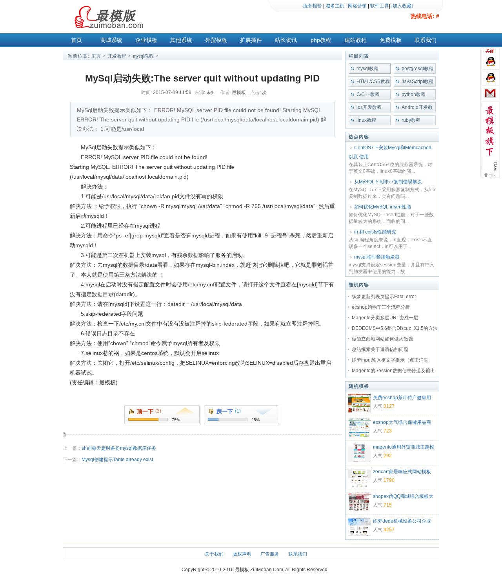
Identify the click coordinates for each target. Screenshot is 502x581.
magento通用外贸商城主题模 (403, 447)
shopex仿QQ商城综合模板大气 (403, 497)
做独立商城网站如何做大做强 (382, 339)
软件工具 (379, 6)
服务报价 (312, 6)
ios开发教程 (369, 107)
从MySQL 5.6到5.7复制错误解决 (388, 182)
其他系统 (181, 40)
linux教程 (366, 120)
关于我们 (214, 554)
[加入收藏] (402, 6)
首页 (76, 40)
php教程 (321, 40)
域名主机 (335, 6)
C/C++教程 (368, 94)
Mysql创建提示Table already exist (117, 459)
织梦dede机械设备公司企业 (402, 521)
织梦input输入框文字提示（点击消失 (390, 360)
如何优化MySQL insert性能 (382, 207)
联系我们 (426, 40)
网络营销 (357, 6)
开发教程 (116, 56)
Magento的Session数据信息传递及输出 (393, 370)
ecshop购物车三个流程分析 (381, 307)
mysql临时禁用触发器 (377, 257)
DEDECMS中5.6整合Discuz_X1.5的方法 (395, 328)
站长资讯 (286, 40)
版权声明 (242, 554)
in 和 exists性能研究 (375, 232)
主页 (96, 56)
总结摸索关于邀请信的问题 (380, 349)
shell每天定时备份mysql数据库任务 (119, 448)
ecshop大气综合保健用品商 (402, 422)
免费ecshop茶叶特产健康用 (402, 397)
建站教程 (356, 40)
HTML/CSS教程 (373, 81)
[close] (491, 52)
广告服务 (269, 554)
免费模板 (391, 40)
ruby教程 (411, 120)
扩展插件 (251, 40)
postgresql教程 (417, 68)
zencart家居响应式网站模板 (402, 471)
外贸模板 (216, 40)
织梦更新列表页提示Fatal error (384, 296)
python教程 (414, 94)
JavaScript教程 (417, 81)
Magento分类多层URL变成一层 (385, 317)
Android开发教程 (417, 108)
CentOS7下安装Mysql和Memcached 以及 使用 (390, 152)
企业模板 (146, 40)
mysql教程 (143, 56)
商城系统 (111, 40)
